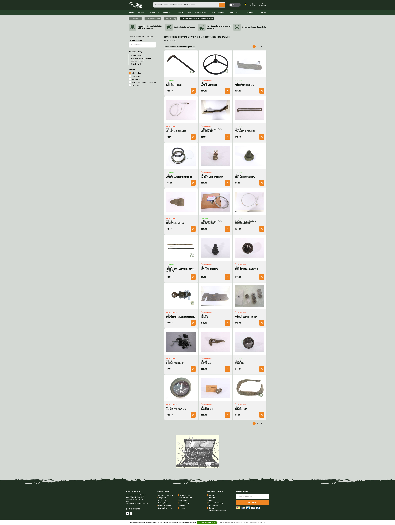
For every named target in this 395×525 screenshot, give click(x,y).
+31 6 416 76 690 (134, 509)
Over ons (212, 498)
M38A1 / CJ (162, 500)
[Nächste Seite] (264, 46)
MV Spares (136, 79)
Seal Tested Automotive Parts (144, 82)
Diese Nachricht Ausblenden (207, 522)
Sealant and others (186, 498)
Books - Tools (235, 12)
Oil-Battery (250, 12)
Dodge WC (167, 12)
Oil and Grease (184, 495)
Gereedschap (184, 503)
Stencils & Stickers (164, 505)
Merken (182, 505)
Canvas (180, 12)
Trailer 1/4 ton (163, 503)
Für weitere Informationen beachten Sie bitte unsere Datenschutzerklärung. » (241, 522)
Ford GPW (136, 76)
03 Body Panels (136, 64)
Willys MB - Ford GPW (136, 12)
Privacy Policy (213, 505)
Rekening (212, 500)
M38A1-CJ (153, 12)
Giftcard (263, 12)
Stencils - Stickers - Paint (196, 12)
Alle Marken (136, 73)
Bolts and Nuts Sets (165, 508)
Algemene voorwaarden (217, 511)
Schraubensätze (218, 12)
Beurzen (211, 495)
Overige (182, 508)
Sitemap (212, 508)
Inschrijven (252, 502)
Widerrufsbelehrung (216, 503)
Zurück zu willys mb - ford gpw (141, 37)
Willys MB (135, 85)
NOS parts (183, 500)
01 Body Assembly (137, 55)
